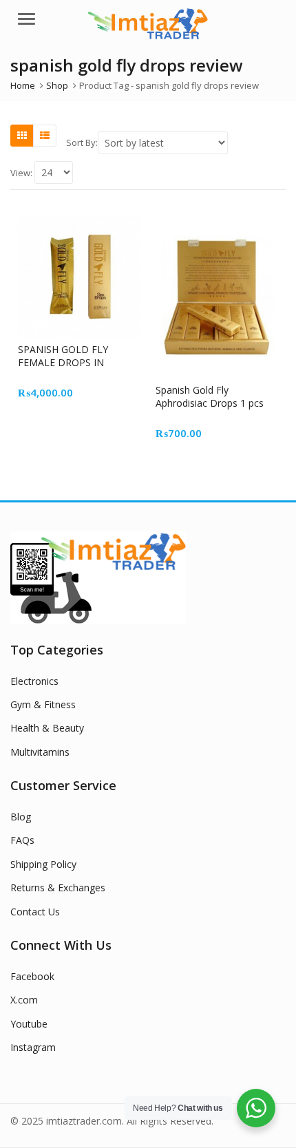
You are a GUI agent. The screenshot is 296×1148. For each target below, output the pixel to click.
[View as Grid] (22, 136)
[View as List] (44, 136)
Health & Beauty (47, 727)
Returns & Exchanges (57, 887)
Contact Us (35, 911)
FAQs (22, 840)
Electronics (34, 681)
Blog (20, 816)
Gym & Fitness (43, 704)
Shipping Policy (43, 864)
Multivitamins (40, 751)
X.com (24, 999)
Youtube (28, 1023)
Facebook (32, 976)
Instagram (33, 1047)
